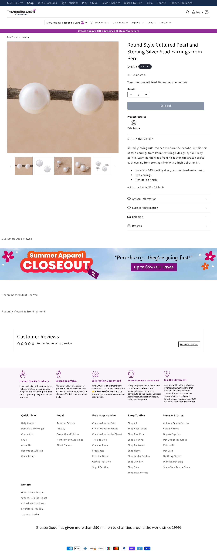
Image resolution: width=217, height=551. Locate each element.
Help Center (28, 423)
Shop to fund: (63, 22)
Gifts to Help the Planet (34, 497)
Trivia (149, 3)
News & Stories (111, 3)
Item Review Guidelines (70, 439)
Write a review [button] (189, 344)
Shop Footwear (136, 445)
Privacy (61, 428)
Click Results (28, 456)
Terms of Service (66, 423)
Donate (161, 3)
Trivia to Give (99, 439)
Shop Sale (133, 467)
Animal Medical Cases (33, 503)
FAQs (24, 439)
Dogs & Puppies (171, 434)
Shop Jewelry (135, 461)
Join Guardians (47, 3)
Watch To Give (133, 3)
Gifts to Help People (32, 492)
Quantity (132, 88)
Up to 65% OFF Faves (154, 267)
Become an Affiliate (32, 450)
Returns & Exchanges (32, 428)
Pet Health (169, 445)
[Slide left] (10, 166)
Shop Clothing (136, 439)
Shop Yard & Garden (139, 456)
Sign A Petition (100, 467)
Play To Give (90, 3)
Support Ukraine (30, 514)
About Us (26, 445)
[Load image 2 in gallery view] (43, 166)
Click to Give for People (105, 428)
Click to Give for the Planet (107, 434)
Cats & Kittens (171, 428)
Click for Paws (100, 445)
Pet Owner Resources (175, 439)
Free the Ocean (100, 456)
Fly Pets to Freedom (32, 508)
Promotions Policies (68, 434)
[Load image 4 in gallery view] (82, 166)
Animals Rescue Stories (176, 423)
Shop (30, 3)
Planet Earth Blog (173, 461)
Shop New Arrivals (138, 472)
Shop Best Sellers (137, 428)
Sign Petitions (69, 3)
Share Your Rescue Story (176, 467)
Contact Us (27, 434)
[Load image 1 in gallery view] (24, 166)
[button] (188, 12)
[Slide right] (115, 166)
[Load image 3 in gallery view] (63, 166)
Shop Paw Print (136, 434)
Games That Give (101, 461)
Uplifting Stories (172, 456)
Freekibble (98, 450)
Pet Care (168, 450)
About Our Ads (64, 445)
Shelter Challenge (181, 3)
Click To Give (15, 3)
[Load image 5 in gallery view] (102, 166)
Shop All (132, 423)
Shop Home (134, 450)
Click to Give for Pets (103, 423)
